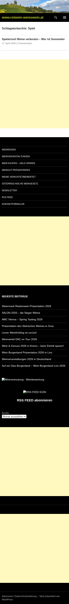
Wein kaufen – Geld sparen (18, 163)
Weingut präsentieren (16, 170)
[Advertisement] (34, 93)
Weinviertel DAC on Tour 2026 (19, 339)
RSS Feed (7, 197)
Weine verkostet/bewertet (19, 177)
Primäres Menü (64, 17)
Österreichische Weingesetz (20, 183)
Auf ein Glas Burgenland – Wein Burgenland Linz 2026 (33, 365)
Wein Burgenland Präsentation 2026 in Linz (27, 352)
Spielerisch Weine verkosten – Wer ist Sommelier (33, 39)
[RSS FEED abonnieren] (34, 391)
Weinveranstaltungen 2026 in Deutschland (26, 359)
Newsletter (9, 190)
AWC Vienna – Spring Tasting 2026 (22, 319)
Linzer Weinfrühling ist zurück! (19, 332)
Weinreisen (9, 149)
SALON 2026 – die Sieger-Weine (21, 312)
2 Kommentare (24, 43)
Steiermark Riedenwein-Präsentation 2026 (26, 306)
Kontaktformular (13, 204)
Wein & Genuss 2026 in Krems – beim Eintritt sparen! (33, 345)
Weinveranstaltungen (16, 156)
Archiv (5, 412)
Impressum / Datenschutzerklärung (19, 596)
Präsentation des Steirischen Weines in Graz (28, 326)
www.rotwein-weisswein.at (22, 17)
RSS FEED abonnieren (34, 400)
